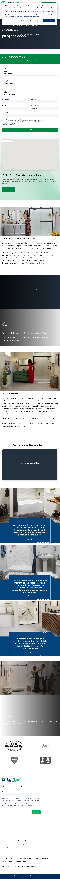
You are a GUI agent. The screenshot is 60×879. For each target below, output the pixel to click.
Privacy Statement (25, 858)
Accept (49, 20)
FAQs (3, 841)
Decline (36, 20)
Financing (5, 847)
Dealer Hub (5, 844)
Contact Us (8, 189)
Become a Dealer (23, 841)
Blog (3, 850)
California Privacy (7, 861)
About (20, 835)
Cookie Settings (21, 861)
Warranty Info (22, 844)
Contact (20, 838)
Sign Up (36, 812)
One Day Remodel (7, 835)
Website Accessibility (41, 858)
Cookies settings (23, 20)
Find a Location (6, 838)
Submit (30, 129)
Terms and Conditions (9, 858)
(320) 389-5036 (14, 36)
